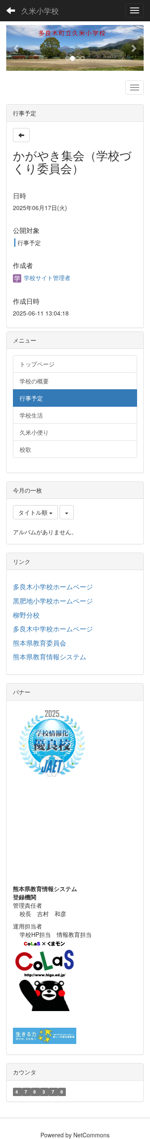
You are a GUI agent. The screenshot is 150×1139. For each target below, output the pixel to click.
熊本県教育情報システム (49, 656)
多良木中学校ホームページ (53, 628)
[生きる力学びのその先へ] (44, 1035)
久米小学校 (40, 10)
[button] (16, 48)
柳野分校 (26, 615)
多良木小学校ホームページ (53, 586)
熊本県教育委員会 (39, 643)
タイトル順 (33, 512)
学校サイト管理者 (46, 277)
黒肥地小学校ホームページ (53, 601)
